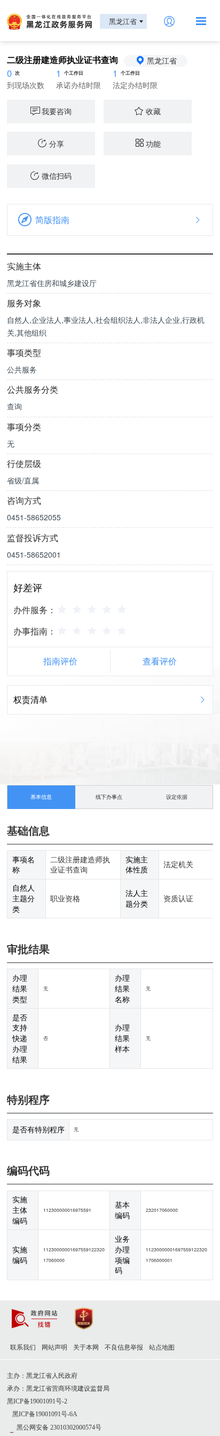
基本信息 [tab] (41, 796)
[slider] (93, 609)
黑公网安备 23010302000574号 (59, 1427)
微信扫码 (57, 175)
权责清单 (30, 699)
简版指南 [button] (52, 219)
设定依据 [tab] (176, 796)
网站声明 (54, 1347)
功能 (153, 143)
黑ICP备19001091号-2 (37, 1401)
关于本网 (86, 1347)
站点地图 (162, 1347)
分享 (56, 143)
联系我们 (23, 1347)
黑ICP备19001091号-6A (44, 1414)
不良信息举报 (124, 1347)
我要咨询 (57, 111)
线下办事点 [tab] (109, 796)
